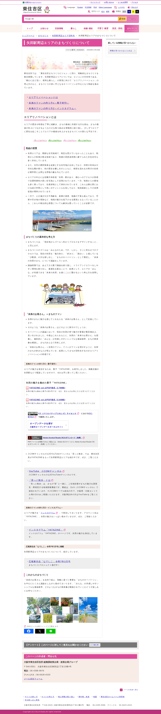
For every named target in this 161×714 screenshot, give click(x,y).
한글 (95, 7)
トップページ (28, 36)
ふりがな (121, 7)
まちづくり (43, 36)
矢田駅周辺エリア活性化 (63, 36)
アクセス (134, 2)
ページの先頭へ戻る (131, 689)
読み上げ (134, 7)
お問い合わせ (109, 2)
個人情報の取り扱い (66, 697)
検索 (124, 19)
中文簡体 (88, 7)
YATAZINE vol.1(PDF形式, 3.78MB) (47, 388)
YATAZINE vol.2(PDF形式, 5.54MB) (47, 400)
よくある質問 (123, 2)
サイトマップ (95, 2)
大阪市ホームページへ (33, 2)
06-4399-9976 (37, 671)
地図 (95, 697)
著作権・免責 (84, 697)
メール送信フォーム (33, 679)
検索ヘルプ (132, 19)
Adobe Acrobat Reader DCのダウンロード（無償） (62, 438)
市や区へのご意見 (32, 700)
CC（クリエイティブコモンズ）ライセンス (57, 413)
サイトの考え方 (47, 697)
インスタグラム (48, 513)
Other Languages (105, 7)
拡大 (103, 11)
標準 (107, 11)
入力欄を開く (95, 645)
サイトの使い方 (31, 697)
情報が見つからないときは (121, 51)
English (80, 7)
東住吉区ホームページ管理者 (113, 697)
